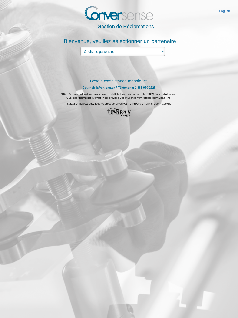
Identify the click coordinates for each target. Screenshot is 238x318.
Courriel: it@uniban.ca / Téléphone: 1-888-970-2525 (119, 87)
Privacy (136, 103)
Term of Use (152, 103)
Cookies (166, 103)
